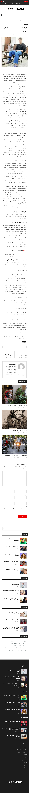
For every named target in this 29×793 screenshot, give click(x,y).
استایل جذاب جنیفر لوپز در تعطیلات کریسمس (18, 650)
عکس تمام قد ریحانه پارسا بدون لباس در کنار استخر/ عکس (16, 3)
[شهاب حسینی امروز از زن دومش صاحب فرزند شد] (23, 585)
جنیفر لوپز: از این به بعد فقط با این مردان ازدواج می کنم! (11, 598)
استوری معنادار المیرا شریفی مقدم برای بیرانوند (18, 641)
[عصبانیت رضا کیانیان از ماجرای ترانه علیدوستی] (23, 564)
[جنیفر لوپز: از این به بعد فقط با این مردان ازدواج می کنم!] (23, 600)
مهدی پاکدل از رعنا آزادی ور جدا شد (11, 546)
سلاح (21, 312)
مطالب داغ (26, 767)
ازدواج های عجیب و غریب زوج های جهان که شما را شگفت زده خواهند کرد (11, 627)
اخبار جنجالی (25, 747)
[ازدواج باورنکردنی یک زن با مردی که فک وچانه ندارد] (23, 737)
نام (26, 489)
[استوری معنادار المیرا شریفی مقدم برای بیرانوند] (23, 541)
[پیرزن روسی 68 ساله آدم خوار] (23, 622)
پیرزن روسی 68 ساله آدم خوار (12, 619)
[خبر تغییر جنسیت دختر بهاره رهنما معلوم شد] (23, 571)
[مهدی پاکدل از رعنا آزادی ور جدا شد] (23, 549)
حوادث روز (22, 20)
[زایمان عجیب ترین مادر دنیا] (23, 614)
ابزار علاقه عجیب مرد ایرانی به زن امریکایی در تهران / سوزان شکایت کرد (11, 729)
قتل (23, 250)
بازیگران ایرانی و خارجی (16, 749)
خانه (27, 20)
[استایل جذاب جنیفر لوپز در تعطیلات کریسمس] (23, 556)
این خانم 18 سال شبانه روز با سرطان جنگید (16, 405)
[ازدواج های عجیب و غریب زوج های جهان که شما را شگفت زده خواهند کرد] (23, 629)
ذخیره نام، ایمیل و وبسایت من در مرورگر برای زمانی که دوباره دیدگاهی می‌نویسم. (15, 509)
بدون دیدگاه (13, 34)
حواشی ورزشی (25, 760)
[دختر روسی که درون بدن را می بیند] (23, 723)
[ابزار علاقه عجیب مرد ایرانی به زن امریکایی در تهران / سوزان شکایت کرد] (23, 730)
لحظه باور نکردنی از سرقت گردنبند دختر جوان (16, 455)
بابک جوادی (12, 364)
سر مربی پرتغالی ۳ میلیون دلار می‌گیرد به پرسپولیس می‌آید (16, 648)
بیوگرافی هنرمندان (24, 749)
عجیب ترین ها (25, 765)
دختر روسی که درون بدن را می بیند (13, 721)
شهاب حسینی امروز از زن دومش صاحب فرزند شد (12, 583)
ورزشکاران (26, 754)
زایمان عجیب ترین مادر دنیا (13, 612)
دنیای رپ (26, 762)
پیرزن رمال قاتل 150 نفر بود (20, 430)
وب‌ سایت (25, 501)
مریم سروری (22, 457)
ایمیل (25, 495)
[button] (3, 1)
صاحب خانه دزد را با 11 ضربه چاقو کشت (19, 643)
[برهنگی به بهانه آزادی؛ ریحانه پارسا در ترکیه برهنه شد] (23, 593)
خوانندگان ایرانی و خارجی (23, 752)
